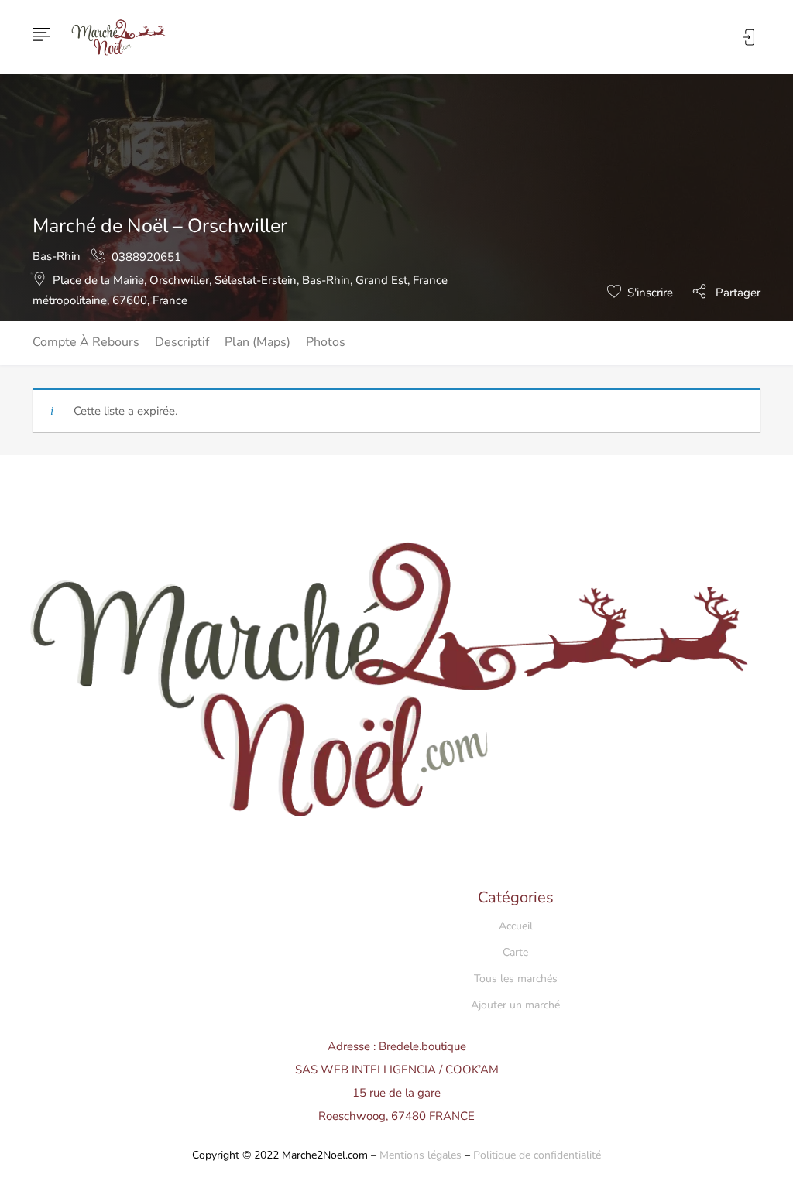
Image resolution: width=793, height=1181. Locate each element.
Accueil (516, 926)
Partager (736, 292)
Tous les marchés (516, 978)
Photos (325, 342)
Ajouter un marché (515, 1005)
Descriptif (182, 342)
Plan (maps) (257, 342)
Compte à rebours (86, 342)
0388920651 (146, 257)
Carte (515, 952)
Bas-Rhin (57, 256)
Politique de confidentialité (537, 1155)
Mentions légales (420, 1155)
